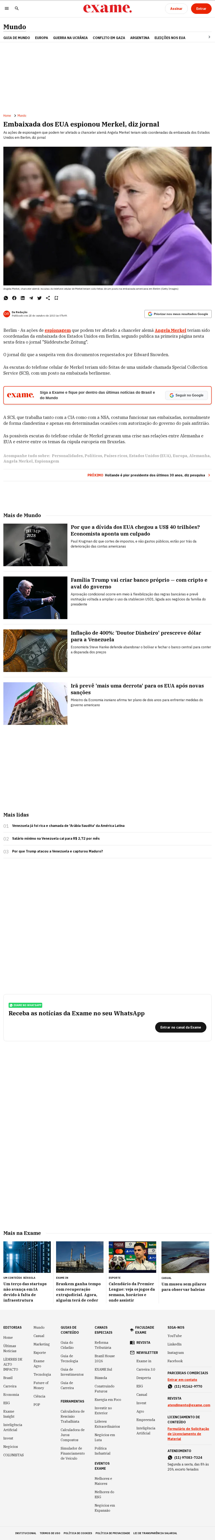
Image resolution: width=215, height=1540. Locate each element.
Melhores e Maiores (103, 1481)
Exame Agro (39, 1363)
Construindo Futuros (104, 1388)
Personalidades (67, 455)
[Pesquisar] (16, 8)
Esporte (40, 1352)
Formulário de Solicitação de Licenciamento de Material (188, 1434)
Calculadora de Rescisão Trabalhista (73, 1416)
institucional (25, 1533)
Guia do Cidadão (67, 1345)
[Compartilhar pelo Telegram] (31, 298)
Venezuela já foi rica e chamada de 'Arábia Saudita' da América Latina (68, 826)
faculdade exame (144, 1330)
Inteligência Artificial (12, 1427)
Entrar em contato (182, 1380)
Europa (180, 455)
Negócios (10, 1447)
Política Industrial (102, 1450)
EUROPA (41, 38)
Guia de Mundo (16, 38)
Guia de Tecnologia (69, 1358)
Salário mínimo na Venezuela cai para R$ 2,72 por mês (56, 838)
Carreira (10, 1386)
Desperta (143, 1378)
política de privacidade (113, 1533)
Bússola (29, 1277)
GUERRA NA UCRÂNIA (70, 38)
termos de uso (50, 1533)
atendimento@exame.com (189, 1405)
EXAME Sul (103, 1369)
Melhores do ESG (104, 1494)
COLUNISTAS (13, 1455)
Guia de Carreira (67, 1385)
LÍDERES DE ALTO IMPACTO (12, 1364)
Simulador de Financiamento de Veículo (73, 1453)
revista (143, 1342)
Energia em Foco (108, 1400)
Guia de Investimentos (72, 1372)
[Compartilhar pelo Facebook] (14, 298)
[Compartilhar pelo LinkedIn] (22, 298)
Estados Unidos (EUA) (150, 455)
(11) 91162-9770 (188, 1386)
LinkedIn (175, 1344)
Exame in (143, 1361)
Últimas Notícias (9, 1348)
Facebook (175, 1361)
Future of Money (41, 1385)
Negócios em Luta (105, 1437)
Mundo (14, 26)
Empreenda (145, 1420)
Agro (140, 1411)
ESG (6, 1403)
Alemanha (199, 455)
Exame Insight (8, 1413)
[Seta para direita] (204, 37)
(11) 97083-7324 (188, 1457)
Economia (11, 1394)
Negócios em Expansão (105, 1508)
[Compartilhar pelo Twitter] (39, 298)
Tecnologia (42, 1374)
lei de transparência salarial (155, 1533)
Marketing (42, 1344)
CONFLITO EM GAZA (109, 38)
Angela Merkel (170, 330)
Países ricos (115, 455)
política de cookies (78, 1533)
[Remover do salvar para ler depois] (56, 298)
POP (37, 1405)
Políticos (93, 455)
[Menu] (6, 8)
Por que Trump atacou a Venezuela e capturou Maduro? (57, 851)
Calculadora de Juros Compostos (73, 1435)
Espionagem (47, 461)
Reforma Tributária (103, 1345)
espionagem (58, 330)
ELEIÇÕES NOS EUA (170, 38)
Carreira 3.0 (145, 1369)
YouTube (175, 1336)
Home (7, 116)
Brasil (8, 1378)
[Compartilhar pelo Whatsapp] (5, 298)
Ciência (39, 1396)
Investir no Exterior (103, 1410)
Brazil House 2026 (105, 1358)
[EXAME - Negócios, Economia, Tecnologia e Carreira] (107, 8)
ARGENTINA (139, 38)
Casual (39, 1336)
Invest (8, 1438)
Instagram (176, 1352)
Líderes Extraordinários (107, 1424)
